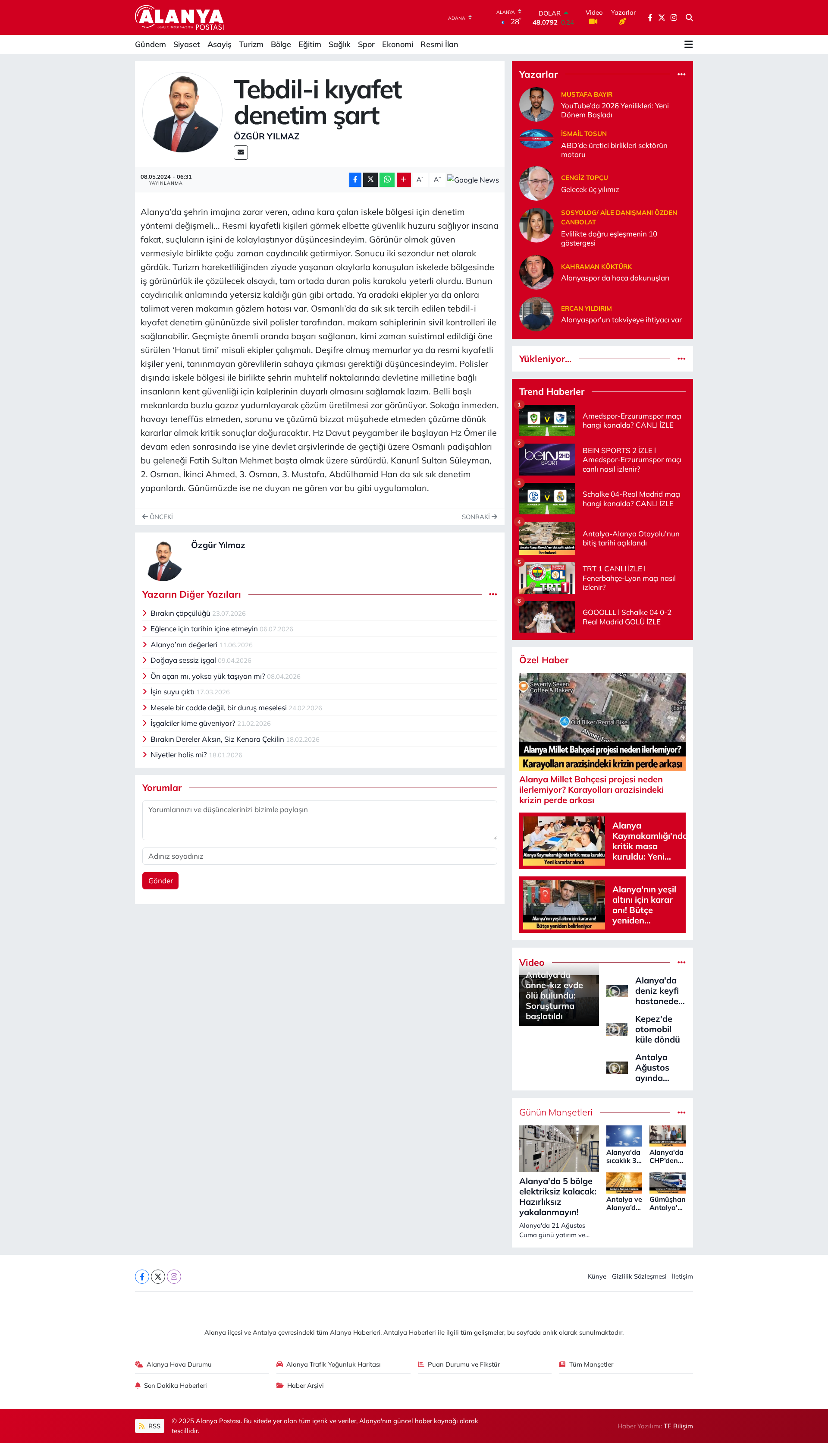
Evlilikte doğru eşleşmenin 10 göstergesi (609, 238)
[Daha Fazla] (404, 180)
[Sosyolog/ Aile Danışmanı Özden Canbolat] (536, 224)
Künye (597, 1276)
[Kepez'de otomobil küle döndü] (617, 1028)
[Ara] (689, 17)
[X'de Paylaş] (370, 180)
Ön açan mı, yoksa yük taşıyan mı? (209, 676)
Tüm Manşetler (591, 1364)
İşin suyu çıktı (173, 691)
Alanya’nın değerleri (185, 644)
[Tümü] (681, 74)
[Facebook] (142, 1277)
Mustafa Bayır (586, 94)
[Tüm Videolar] (681, 962)
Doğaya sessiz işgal (184, 660)
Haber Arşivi (305, 1385)
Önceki (160, 517)
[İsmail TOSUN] (536, 137)
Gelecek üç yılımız (590, 189)
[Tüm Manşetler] (681, 1112)
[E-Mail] (241, 152)
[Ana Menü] (688, 44)
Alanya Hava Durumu (179, 1364)
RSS (153, 1426)
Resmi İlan (439, 44)
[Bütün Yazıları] (493, 594)
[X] (158, 1277)
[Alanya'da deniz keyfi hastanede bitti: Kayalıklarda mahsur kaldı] (617, 989)
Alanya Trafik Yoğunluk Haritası (333, 1364)
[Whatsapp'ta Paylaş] (387, 180)
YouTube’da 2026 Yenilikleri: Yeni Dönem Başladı (615, 110)
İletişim (682, 1276)
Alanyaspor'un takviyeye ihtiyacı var (621, 319)
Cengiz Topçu (584, 177)
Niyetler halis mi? (180, 754)
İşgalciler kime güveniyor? (194, 723)
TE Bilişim (678, 1426)
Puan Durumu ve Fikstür (464, 1364)
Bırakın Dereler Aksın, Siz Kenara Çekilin (218, 739)
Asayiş (219, 44)
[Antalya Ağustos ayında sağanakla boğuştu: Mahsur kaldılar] (617, 1066)
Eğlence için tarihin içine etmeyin (205, 628)
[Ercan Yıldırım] (536, 313)
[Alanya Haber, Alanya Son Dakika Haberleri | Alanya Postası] (180, 17)
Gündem (150, 44)
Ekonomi (397, 44)
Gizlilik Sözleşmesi (639, 1276)
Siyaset (186, 44)
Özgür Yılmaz (266, 136)
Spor (366, 44)
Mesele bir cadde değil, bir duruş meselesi (220, 707)
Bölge (281, 44)
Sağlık (340, 44)
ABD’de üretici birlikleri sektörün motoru (614, 150)
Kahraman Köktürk (596, 266)
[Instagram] (174, 1277)
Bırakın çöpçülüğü (181, 613)
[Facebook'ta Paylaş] (355, 180)
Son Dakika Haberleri (175, 1385)
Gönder (160, 880)
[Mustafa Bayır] (536, 103)
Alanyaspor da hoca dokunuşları (615, 277)
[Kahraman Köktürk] (536, 271)
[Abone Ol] (473, 179)
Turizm (251, 44)
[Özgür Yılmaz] (182, 111)
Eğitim (309, 44)
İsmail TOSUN (584, 133)
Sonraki (477, 517)
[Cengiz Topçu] (536, 182)
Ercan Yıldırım (586, 308)
